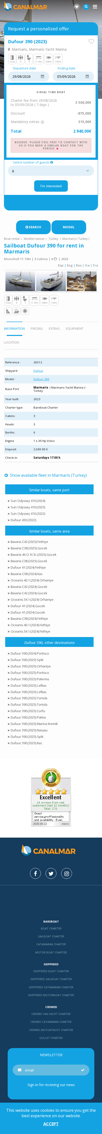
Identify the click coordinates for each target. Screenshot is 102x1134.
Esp (61, 265)
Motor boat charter (51, 952)
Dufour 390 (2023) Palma (28, 717)
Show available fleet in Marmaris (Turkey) (48, 475)
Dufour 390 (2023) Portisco (30, 672)
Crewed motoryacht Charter (51, 1030)
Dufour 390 (41, 379)
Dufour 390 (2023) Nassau (29, 730)
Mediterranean (34, 239)
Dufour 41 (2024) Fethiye (28, 567)
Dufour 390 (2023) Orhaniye (31, 666)
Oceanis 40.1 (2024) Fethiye (30, 625)
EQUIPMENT (74, 328)
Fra (95, 265)
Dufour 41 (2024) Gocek (28, 606)
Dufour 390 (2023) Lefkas (28, 685)
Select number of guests (31, 163)
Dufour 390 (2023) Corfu (28, 711)
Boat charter (51, 928)
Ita (87, 265)
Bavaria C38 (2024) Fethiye (29, 618)
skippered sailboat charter (51, 979)
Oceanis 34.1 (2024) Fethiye (30, 631)
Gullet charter (51, 1038)
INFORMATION (14, 328)
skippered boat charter (51, 971)
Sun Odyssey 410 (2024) (28, 500)
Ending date (67, 68)
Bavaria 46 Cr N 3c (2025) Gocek (33, 554)
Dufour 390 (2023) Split (27, 660)
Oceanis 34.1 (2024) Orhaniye (32, 599)
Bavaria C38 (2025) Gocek (29, 548)
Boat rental (12, 239)
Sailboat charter (51, 936)
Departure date (24, 68)
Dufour (38, 370)
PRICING (37, 328)
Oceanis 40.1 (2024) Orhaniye (32, 580)
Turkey (53, 239)
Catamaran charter (51, 944)
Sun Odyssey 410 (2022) (28, 513)
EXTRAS (54, 328)
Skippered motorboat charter (51, 995)
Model (69, 227)
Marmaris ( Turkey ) (75, 239)
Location (11, 342)
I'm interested (51, 186)
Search (35, 227)
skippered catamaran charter (51, 987)
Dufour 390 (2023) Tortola (29, 698)
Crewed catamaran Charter (51, 1022)
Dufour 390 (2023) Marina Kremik (34, 724)
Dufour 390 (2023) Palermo (30, 679)
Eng (70, 265)
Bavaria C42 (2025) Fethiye (29, 541)
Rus (79, 265)
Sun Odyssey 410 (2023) (28, 507)
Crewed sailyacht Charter (51, 1014)
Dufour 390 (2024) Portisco (30, 653)
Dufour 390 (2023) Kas (26, 743)
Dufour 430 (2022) (23, 520)
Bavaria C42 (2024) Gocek (29, 586)
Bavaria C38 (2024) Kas (26, 574)
